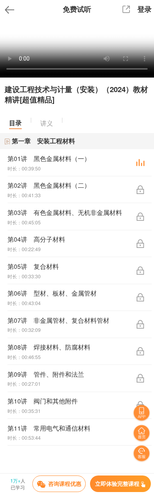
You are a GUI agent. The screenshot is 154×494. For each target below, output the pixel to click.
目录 (15, 122)
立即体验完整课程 (117, 483)
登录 (144, 9)
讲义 (46, 123)
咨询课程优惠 (64, 483)
